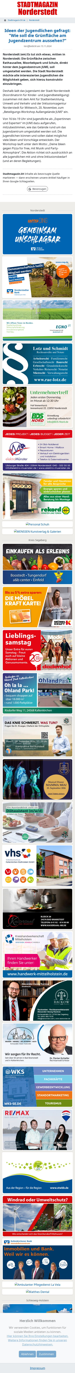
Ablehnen (27, 1354)
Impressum (37, 1368)
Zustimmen (46, 1354)
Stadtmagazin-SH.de (16, 20)
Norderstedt (34, 20)
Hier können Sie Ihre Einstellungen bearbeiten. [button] (37, 1336)
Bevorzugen (39, 189)
